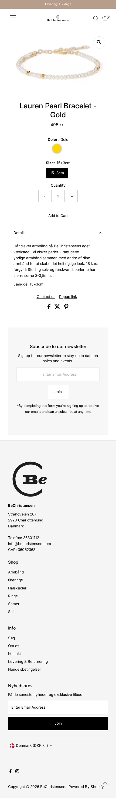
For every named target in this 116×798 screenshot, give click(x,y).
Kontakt (14, 653)
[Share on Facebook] (49, 308)
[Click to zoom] (99, 42)
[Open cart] (105, 18)
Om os (13, 646)
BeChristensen (52, 786)
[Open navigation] (13, 18)
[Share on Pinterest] (66, 308)
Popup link (68, 297)
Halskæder (17, 588)
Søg (11, 638)
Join (58, 392)
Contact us (46, 297)
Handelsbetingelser (24, 669)
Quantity (58, 185)
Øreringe (15, 580)
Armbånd (16, 572)
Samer (13, 604)
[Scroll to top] (105, 783)
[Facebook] (10, 771)
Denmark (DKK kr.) (32, 745)
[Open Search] (95, 18)
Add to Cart (58, 215)
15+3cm (57, 173)
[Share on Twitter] (58, 308)
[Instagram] (17, 771)
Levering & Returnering (28, 661)
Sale (12, 611)
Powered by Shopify (86, 786)
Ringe (13, 596)
